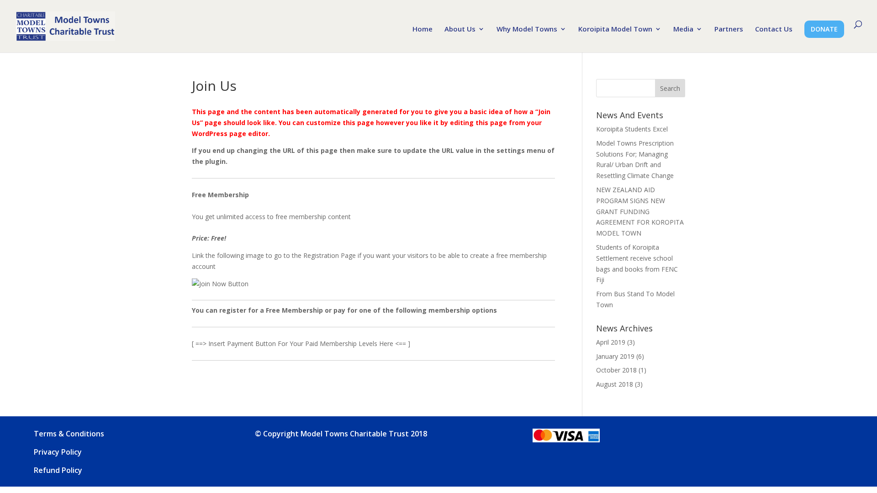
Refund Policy (58, 470)
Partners (728, 29)
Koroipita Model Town (615, 29)
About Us (459, 29)
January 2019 (615, 356)
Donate (824, 29)
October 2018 (616, 370)
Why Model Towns (527, 29)
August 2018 (614, 384)
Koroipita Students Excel (632, 129)
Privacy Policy (58, 452)
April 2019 (610, 342)
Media (683, 29)
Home (422, 29)
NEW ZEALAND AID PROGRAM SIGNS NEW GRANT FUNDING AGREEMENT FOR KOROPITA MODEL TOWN (640, 211)
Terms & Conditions (69, 434)
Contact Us (773, 29)
